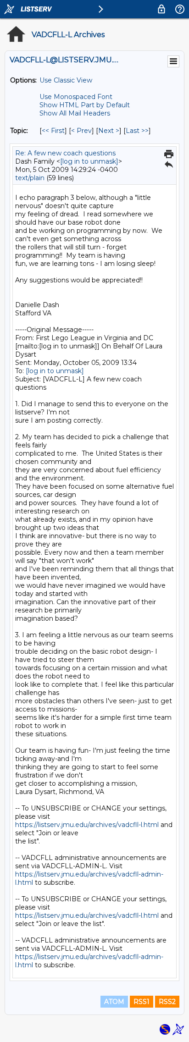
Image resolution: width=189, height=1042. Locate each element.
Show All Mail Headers (74, 113)
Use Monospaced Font (75, 97)
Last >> (137, 131)
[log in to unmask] (89, 161)
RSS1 (141, 1002)
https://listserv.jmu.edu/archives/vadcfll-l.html (87, 825)
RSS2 (167, 1002)
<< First (53, 131)
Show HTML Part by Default (84, 105)
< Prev (81, 131)
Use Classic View (65, 80)
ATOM (114, 1002)
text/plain (29, 178)
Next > (108, 131)
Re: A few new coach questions (65, 153)
